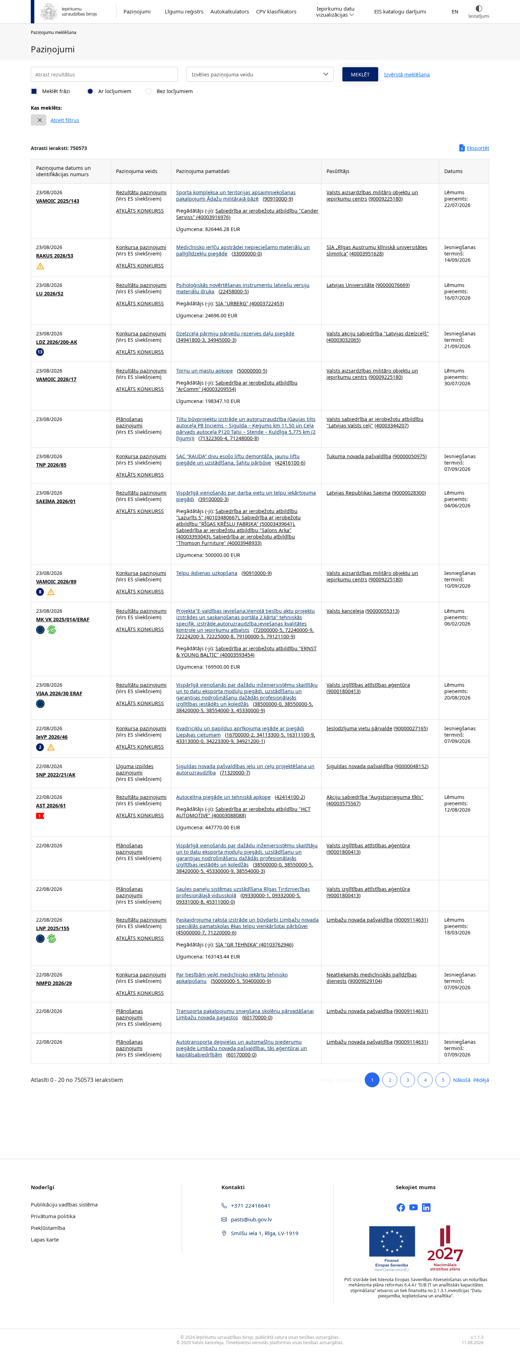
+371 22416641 (250, 1205)
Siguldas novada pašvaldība (360, 766)
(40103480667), (222, 517)
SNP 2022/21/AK (55, 775)
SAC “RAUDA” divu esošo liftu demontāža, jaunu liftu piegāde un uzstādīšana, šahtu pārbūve (238, 459)
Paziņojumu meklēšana (53, 32)
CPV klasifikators (276, 11)
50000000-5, (227, 981)
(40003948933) (243, 543)
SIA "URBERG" (231, 303)
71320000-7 (235, 772)
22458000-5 (233, 291)
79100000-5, (251, 636)
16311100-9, (301, 734)
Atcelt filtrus (65, 120)
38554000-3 (250, 871)
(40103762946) (275, 944)
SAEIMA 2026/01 (56, 501)
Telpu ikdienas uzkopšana (206, 573)
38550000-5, (298, 704)
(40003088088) (228, 815)
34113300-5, (271, 734)
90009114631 (411, 919)
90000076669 (392, 285)
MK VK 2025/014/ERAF (62, 619)
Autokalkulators (229, 11)
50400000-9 (256, 981)
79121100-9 (280, 636)
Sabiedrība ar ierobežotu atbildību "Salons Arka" (233, 530)
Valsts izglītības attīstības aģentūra (368, 684)
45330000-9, (221, 871)
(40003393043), (194, 536)
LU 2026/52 (49, 293)
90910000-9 (277, 198)
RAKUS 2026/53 (54, 256)
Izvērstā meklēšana (407, 74)
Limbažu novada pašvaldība (360, 919)
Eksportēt (478, 148)
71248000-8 (243, 438)
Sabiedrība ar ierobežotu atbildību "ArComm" (236, 385)
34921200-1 (250, 741)
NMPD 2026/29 (54, 983)
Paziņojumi (137, 11)
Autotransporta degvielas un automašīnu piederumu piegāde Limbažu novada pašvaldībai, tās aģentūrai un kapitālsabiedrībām (241, 1048)
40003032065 (343, 339)
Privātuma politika (53, 1216)
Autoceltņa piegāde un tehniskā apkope (223, 797)
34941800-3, (193, 339)
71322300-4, (215, 438)
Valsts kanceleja (345, 610)
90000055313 (382, 610)
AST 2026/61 (51, 805)
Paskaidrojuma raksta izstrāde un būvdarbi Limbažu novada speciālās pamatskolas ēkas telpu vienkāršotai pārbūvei (247, 922)
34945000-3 (221, 339)
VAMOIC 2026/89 (56, 581)
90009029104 (365, 981)
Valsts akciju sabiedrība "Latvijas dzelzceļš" (378, 333)
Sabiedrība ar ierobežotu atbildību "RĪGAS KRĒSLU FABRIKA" (238, 520)
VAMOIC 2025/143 (57, 201)
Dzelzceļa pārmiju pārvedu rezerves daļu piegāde (235, 333)
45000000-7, (193, 932)
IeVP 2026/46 (52, 737)
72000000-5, (270, 630)
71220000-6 (221, 932)
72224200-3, (191, 636)
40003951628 (366, 253)
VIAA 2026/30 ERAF (59, 693)
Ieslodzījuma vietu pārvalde (359, 728)
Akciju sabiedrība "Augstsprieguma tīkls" (375, 797)
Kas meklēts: (46, 107)
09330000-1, (257, 895)
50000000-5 (252, 370)
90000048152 (411, 766)
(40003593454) (236, 654)
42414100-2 (290, 797)
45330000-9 (250, 710)
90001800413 (343, 691)
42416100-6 (290, 462)
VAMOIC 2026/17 (56, 379)
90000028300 (408, 492)
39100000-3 (213, 499)
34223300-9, (221, 741)
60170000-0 (257, 1017)
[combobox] (260, 74)
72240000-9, (299, 630)
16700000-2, (241, 734)
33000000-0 (246, 253)
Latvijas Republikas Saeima (359, 492)
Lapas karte (45, 1239)
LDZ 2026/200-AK (56, 342)
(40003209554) (218, 389)
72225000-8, (221, 636)
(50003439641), (277, 523)
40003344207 (391, 425)
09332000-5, (286, 895)
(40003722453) (266, 303)
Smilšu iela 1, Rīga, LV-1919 (264, 1233)
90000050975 (409, 456)
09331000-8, (191, 901)
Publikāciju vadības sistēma (64, 1204)
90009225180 (385, 198)
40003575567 (343, 803)
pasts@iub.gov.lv (251, 1219)
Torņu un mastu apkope (204, 370)
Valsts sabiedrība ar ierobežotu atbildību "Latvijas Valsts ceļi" (375, 422)
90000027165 (410, 728)
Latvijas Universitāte (350, 285)
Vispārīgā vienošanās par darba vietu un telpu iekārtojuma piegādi (246, 495)
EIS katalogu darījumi (400, 11)
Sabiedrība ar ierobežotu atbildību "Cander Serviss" (247, 213)
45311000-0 (219, 901)
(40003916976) (212, 217)
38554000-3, (221, 710)
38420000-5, (191, 710)
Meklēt (360, 74)
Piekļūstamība (48, 1228)
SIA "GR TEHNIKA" (236, 944)
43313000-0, (191, 741)
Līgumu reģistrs (184, 11)
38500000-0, (269, 704)
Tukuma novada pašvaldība (359, 456)
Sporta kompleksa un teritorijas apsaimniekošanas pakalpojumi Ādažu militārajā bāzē (236, 195)
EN (455, 11)
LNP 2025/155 (52, 928)
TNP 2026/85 (51, 465)
